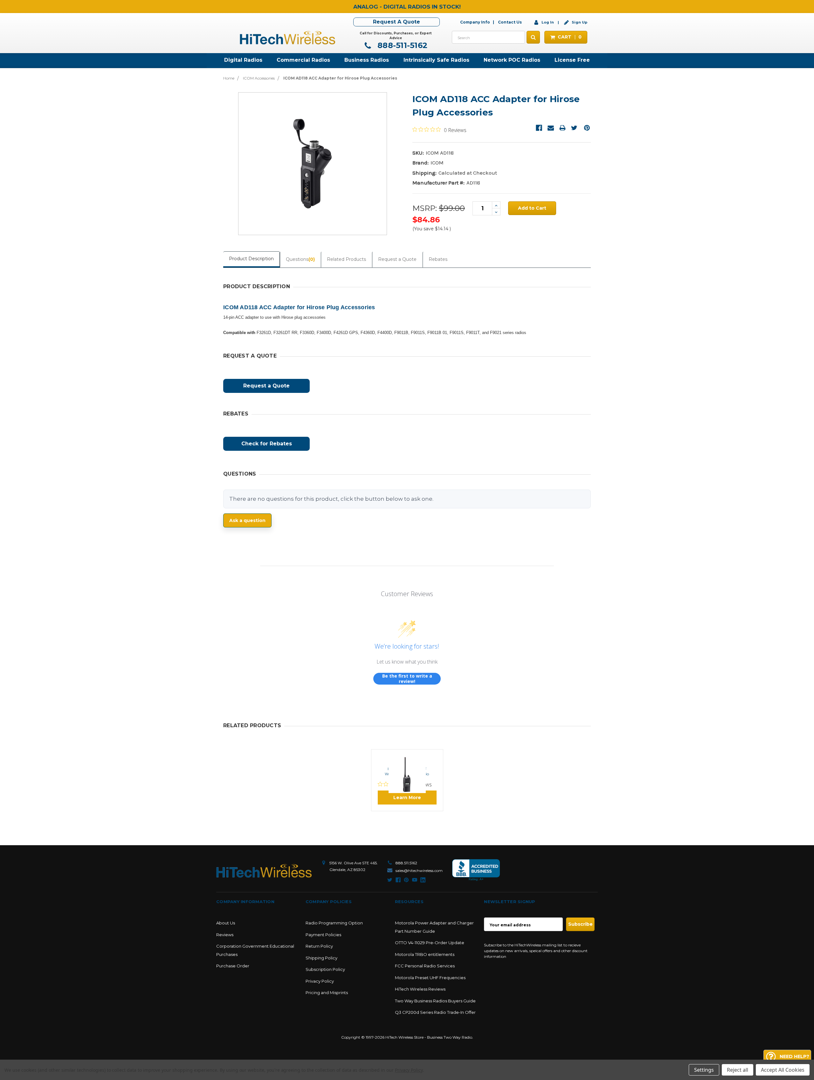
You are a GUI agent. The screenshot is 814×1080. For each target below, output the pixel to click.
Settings (704, 1069)
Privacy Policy (320, 981)
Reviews (224, 934)
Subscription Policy (325, 969)
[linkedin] (422, 879)
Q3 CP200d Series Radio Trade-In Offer (435, 1012)
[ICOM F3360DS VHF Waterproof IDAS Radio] (407, 757)
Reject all (737, 1069)
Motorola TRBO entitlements (424, 954)
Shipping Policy (321, 957)
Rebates (438, 259)
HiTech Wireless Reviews (420, 989)
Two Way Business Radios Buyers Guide (435, 1000)
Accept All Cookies (782, 1069)
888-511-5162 (401, 45)
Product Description (251, 258)
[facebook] (398, 879)
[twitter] (389, 879)
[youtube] (414, 879)
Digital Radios (243, 60)
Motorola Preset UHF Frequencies (430, 977)
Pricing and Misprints (327, 992)
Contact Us (510, 22)
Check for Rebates (266, 444)
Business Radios (366, 60)
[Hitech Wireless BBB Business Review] (476, 870)
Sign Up (579, 22)
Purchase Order (232, 965)
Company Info (475, 22)
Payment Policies (323, 934)
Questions (300, 259)
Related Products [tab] (346, 259)
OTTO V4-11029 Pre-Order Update (429, 942)
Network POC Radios (512, 60)
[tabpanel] (407, 780)
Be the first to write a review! (407, 679)
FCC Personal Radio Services (425, 965)
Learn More (407, 797)
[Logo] (264, 871)
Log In (548, 22)
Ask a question (247, 520)
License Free (572, 60)
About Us (225, 922)
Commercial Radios (303, 60)
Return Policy (319, 946)
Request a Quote (397, 259)
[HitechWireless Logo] (287, 37)
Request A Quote (396, 22)
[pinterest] (406, 879)
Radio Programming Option (334, 922)
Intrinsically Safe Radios (436, 60)
